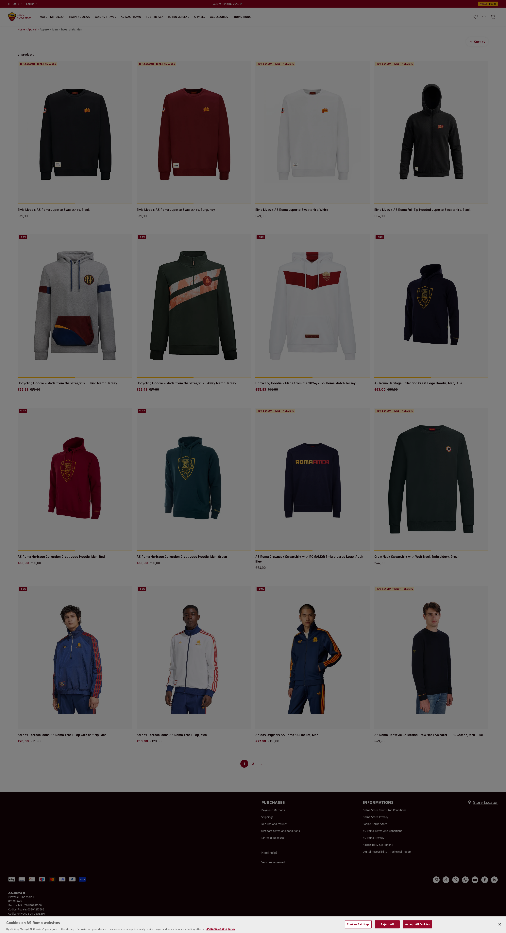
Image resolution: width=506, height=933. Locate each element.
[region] (253, 924)
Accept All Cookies (417, 924)
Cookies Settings (358, 924)
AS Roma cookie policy (220, 928)
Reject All (387, 924)
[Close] (499, 924)
